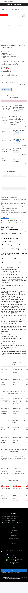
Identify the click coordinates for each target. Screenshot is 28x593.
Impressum (14, 530)
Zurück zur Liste (5, 9)
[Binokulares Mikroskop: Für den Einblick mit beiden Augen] (13, 204)
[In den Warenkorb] (14, 188)
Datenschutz (14, 532)
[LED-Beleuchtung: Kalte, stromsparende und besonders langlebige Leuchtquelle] (13, 207)
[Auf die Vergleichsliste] (23, 15)
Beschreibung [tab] (5, 217)
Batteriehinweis (14, 540)
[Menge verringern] (3, 184)
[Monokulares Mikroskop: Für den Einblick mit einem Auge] (13, 200)
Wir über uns (5, 516)
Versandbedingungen (14, 538)
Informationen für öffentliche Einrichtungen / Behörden (12, 520)
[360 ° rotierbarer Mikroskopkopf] (9, 197)
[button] (21, 1)
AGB (14, 527)
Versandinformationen (7, 518)
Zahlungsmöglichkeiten (13, 516)
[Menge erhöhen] (24, 184)
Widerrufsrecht (14, 535)
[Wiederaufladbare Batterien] (8, 210)
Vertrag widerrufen (14, 570)
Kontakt (14, 518)
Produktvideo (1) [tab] (5, 223)
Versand (12, 74)
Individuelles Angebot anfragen (13, 4)
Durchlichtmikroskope (11, 56)
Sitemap (14, 543)
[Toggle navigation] (2, 1)
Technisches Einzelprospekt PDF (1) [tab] (11, 220)
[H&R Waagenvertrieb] (8, 1)
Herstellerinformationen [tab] (18, 223)
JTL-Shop (16, 579)
